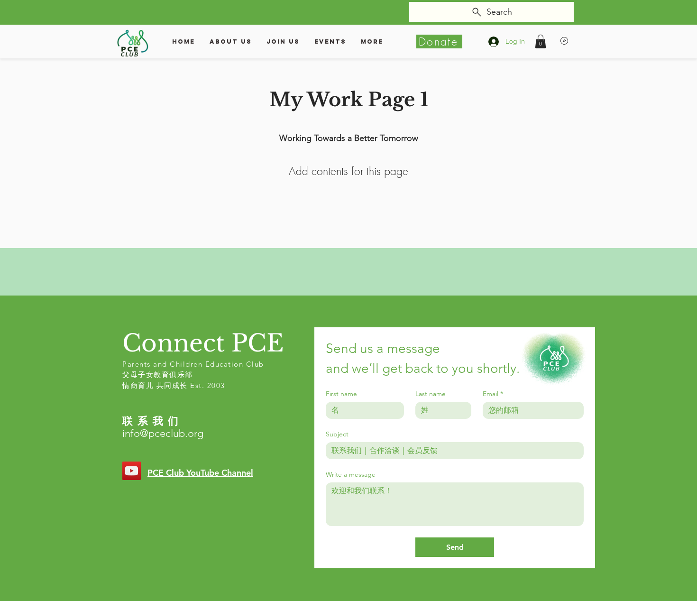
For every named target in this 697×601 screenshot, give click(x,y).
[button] (540, 41)
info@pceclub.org (162, 433)
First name (341, 394)
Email (493, 394)
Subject (337, 434)
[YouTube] (131, 471)
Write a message (351, 475)
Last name (430, 394)
